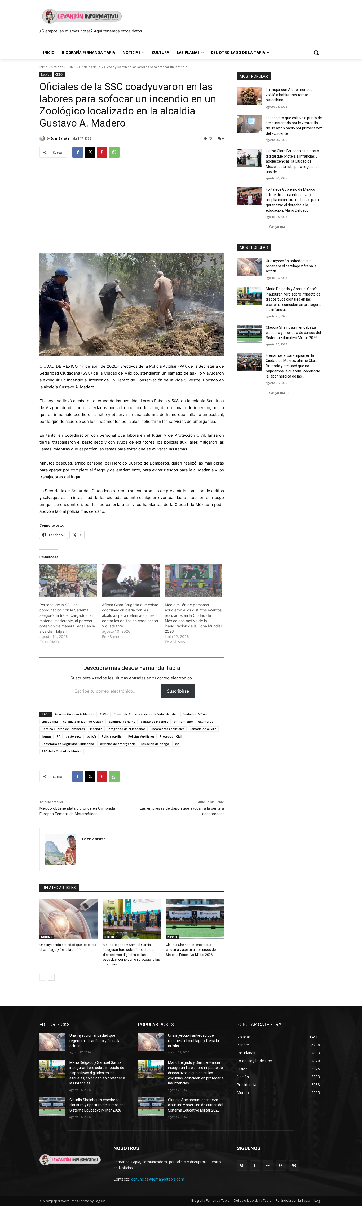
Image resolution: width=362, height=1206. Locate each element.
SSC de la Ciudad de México (62, 751)
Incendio (96, 729)
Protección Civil (171, 736)
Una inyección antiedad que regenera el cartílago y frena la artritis (291, 266)
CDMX (71, 67)
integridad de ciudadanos (126, 729)
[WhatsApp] (114, 152)
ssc (176, 744)
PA (58, 736)
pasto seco (74, 736)
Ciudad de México (195, 714)
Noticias (57, 67)
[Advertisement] (131, 203)
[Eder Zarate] (42, 138)
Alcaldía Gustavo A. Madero (75, 714)
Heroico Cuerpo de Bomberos (63, 729)
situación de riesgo (155, 744)
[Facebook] (77, 152)
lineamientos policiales (167, 729)
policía (91, 736)
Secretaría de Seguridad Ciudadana (68, 744)
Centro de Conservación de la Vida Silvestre (145, 714)
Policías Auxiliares (141, 736)
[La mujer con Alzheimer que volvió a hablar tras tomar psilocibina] (249, 96)
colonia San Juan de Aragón (83, 721)
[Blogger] (242, 1165)
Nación (109, 937)
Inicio (43, 67)
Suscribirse (178, 691)
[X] (90, 152)
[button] (316, 52)
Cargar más (277, 226)
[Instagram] (281, 1165)
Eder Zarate (60, 138)
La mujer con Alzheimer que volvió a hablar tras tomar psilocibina (289, 95)
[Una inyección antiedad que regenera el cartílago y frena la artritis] (68, 919)
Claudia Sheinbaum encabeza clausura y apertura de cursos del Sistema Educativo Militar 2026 (191, 949)
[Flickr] (268, 1165)
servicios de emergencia (117, 744)
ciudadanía (50, 721)
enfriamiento (183, 721)
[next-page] (51, 977)
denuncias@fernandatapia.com (157, 1179)
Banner (172, 937)
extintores (205, 721)
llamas (46, 736)
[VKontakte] (294, 1165)
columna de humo (122, 721)
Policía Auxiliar (112, 736)
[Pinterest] (102, 152)
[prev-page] (42, 977)
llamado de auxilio (203, 729)
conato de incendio (155, 721)
